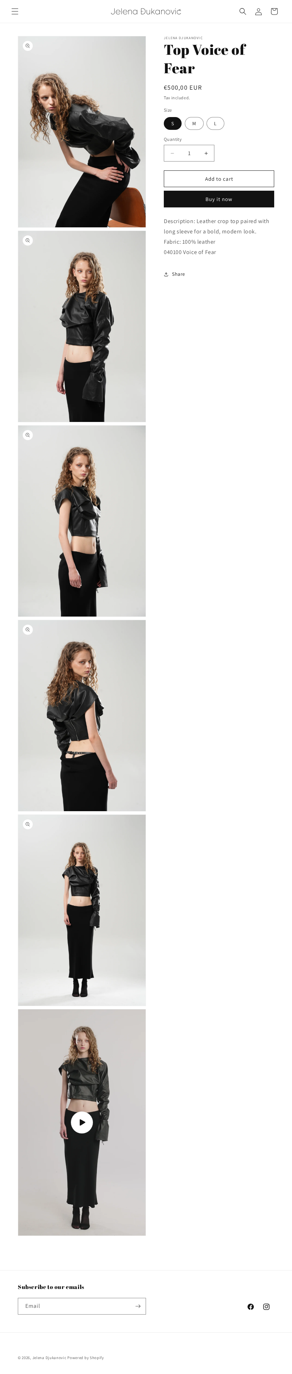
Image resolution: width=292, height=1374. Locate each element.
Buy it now (219, 199)
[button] (15, 11)
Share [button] (178, 274)
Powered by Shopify (85, 1357)
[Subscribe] (138, 1306)
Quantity (173, 139)
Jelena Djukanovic (49, 1357)
